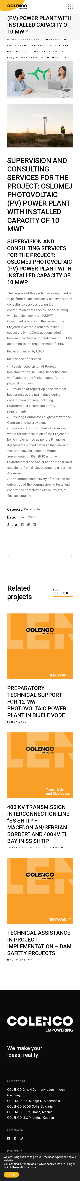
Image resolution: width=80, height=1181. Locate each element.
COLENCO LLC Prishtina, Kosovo (30, 1118)
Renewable (32, 509)
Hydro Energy (20, 960)
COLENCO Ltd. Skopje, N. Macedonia (33, 1101)
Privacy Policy (14, 1151)
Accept (11, 1174)
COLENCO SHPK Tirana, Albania (29, 1112)
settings (32, 1167)
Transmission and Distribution (36, 847)
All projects (60, 591)
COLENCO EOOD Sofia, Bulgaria (30, 1106)
